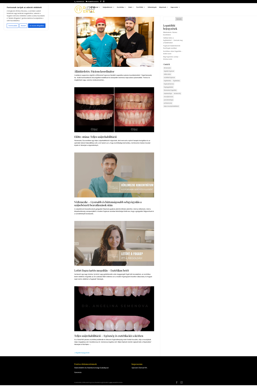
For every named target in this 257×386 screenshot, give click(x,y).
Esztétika (120, 7)
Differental (94, 7)
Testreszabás (12, 26)
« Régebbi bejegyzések (81, 353)
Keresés (179, 19)
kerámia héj (177, 93)
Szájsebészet (107, 7)
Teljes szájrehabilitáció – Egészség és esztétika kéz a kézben (108, 336)
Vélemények (152, 7)
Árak (130, 7)
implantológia (168, 93)
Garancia (77, 372)
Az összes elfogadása (37, 26)
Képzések (162, 7)
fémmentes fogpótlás (170, 90)
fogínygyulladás (168, 87)
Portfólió (139, 7)
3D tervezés (167, 68)
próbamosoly (168, 103)
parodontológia (168, 100)
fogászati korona (169, 84)
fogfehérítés (167, 81)
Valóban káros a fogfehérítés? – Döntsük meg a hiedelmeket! (173, 40)
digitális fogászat (169, 71)
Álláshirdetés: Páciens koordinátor (94, 71)
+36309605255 (80, 1)
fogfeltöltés (176, 81)
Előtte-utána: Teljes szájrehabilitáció (95, 137)
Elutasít (23, 26)
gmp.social (113, 382)
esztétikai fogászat (169, 77)
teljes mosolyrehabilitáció (171, 106)
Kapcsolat (174, 7)
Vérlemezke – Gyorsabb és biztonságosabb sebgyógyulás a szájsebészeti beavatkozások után (108, 203)
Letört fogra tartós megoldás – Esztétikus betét (101, 270)
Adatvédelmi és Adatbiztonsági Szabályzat (91, 367)
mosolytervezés (168, 97)
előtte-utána (167, 74)
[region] (26, 17)
